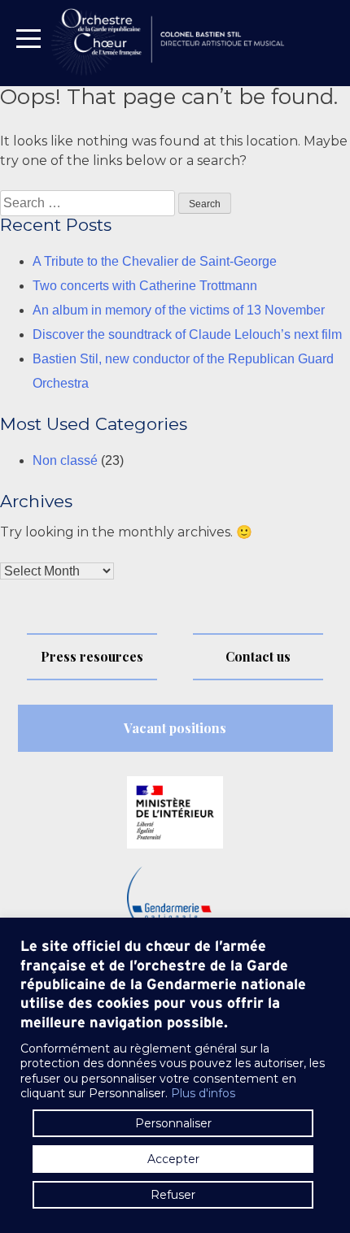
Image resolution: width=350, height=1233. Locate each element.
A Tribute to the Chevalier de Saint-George (155, 261)
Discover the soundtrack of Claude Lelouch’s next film (187, 334)
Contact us (258, 656)
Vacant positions (175, 727)
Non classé (65, 460)
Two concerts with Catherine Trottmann (145, 286)
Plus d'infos (203, 1093)
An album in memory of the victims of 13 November (179, 310)
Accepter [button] (173, 1159)
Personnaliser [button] (173, 1123)
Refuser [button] (173, 1194)
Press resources (92, 656)
